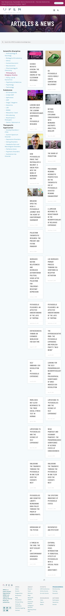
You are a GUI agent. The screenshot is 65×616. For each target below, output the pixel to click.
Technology (10, 87)
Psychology (10, 85)
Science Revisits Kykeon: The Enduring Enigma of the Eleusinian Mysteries (35, 72)
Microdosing (10, 115)
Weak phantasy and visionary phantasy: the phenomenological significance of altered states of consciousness (55, 440)
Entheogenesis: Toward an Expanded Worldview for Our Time (36, 336)
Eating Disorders (12, 142)
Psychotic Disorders (13, 151)
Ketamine (9, 105)
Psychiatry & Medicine (13, 82)
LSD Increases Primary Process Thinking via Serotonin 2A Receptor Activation (53, 267)
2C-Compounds (11, 92)
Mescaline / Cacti (12, 113)
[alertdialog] (32, 3)
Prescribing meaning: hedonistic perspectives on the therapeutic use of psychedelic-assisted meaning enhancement (53, 182)
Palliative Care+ (11, 149)
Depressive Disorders (13, 139)
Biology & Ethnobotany (14, 58)
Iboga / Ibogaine (11, 102)
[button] (54, 10)
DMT (7, 100)
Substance (7, 90)
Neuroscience (10, 66)
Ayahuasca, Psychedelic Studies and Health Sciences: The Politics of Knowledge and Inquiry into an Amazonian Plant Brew (53, 596)
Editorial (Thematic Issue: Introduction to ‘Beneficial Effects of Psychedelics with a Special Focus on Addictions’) (53, 556)
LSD (7, 107)
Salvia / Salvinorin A (13, 122)
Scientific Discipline (11, 51)
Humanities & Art (12, 63)
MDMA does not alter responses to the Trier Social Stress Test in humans (35, 408)
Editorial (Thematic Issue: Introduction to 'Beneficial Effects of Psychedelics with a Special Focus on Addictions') (35, 596)
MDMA (8, 110)
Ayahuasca (9, 97)
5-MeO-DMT (10, 95)
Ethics (8, 61)
